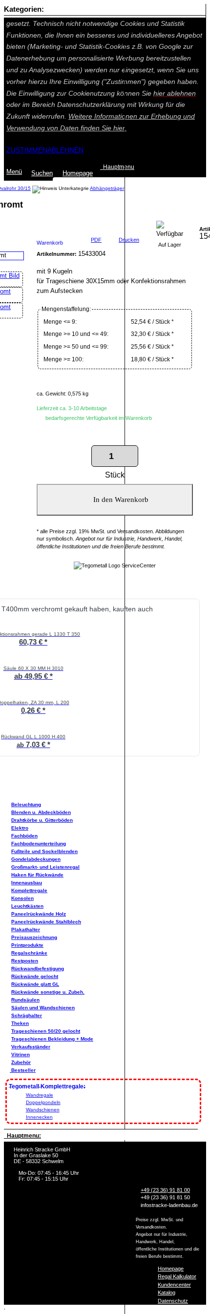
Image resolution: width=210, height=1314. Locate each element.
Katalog (166, 1292)
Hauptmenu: (22, 1135)
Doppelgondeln (43, 1102)
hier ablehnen (174, 93)
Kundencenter (174, 1285)
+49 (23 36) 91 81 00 (165, 1190)
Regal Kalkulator (177, 1276)
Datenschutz (173, 1301)
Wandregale (39, 1095)
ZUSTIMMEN (26, 150)
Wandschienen (43, 1109)
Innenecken (39, 1117)
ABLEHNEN (65, 150)
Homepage (171, 1269)
